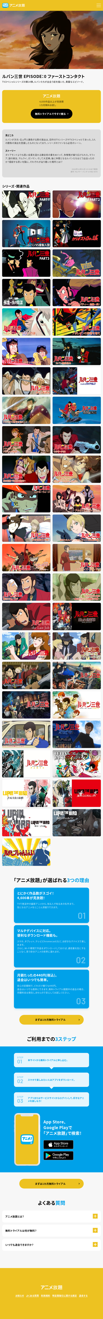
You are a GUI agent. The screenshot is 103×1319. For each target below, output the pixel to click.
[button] (99, 5)
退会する (83, 1295)
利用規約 (45, 1295)
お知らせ (19, 1295)
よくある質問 (32, 1295)
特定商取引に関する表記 (64, 1295)
